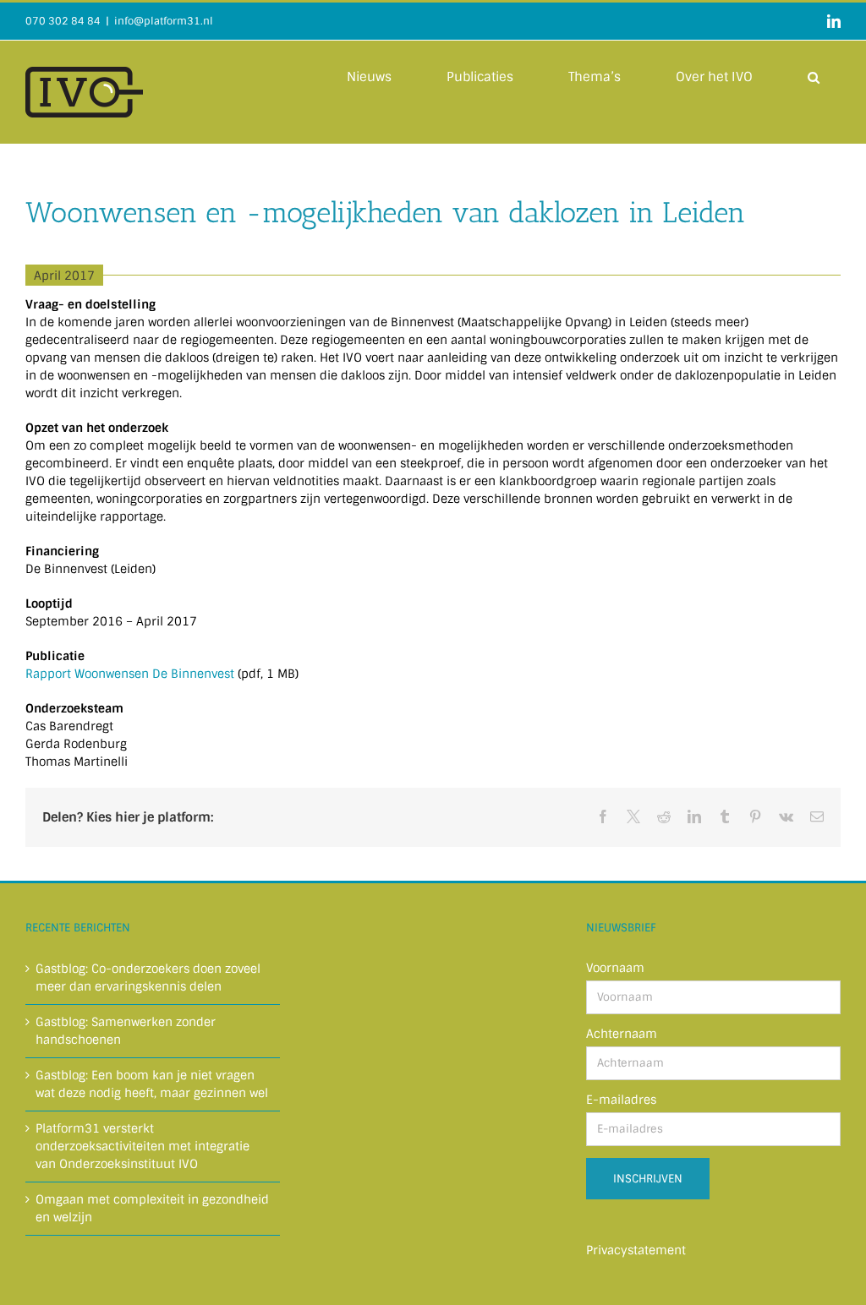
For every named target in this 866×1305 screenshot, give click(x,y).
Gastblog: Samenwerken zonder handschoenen (126, 1030)
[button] (813, 76)
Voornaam (615, 967)
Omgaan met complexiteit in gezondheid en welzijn (152, 1208)
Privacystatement (636, 1250)
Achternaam (621, 1033)
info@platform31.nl (163, 21)
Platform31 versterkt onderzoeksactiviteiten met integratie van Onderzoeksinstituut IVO (142, 1146)
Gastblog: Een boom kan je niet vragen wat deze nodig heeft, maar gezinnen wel (152, 1083)
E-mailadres (621, 1099)
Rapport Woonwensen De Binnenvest (129, 673)
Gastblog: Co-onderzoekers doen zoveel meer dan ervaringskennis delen (148, 977)
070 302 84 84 (63, 21)
